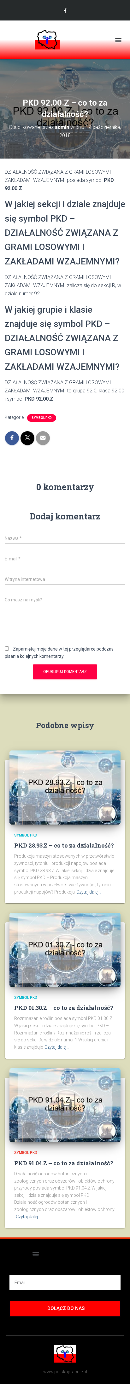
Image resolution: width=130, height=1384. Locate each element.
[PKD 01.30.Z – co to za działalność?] (65, 949)
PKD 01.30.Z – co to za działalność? (63, 1007)
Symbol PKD (42, 418)
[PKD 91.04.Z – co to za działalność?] (65, 1104)
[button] (118, 40)
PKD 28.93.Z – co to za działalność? (64, 845)
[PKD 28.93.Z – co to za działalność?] (65, 787)
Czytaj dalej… (88, 892)
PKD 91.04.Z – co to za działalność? (63, 1163)
